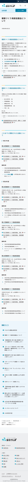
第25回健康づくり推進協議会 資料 (14, 299)
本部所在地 (5, 448)
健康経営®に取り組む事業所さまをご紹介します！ (14, 356)
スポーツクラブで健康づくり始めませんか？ (15, 362)
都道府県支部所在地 (20, 448)
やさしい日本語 (22, 1)
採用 (4, 464)
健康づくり (5, 325)
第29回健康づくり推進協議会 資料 (14, 156)
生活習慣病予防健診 (9, 61)
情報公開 (5, 461)
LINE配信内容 (8, 413)
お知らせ (18, 461)
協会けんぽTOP (6, 420)
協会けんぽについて (20, 458)
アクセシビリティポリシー (7, 476)
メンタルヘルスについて (11, 408)
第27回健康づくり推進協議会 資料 (14, 232)
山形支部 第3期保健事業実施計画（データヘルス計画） (14, 402)
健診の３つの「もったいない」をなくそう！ (15, 369)
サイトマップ (18, 476)
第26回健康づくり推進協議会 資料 (14, 266)
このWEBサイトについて (11, 473)
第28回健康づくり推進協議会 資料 (14, 197)
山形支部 (4, 10)
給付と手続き (6, 455)
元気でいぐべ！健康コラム (12, 382)
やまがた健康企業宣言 (11, 330)
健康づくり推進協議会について (13, 335)
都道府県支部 (16, 420)
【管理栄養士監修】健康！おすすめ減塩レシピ (15, 387)
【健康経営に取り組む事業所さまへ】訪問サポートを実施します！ (14, 341)
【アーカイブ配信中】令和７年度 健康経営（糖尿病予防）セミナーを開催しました (15, 348)
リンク (3, 473)
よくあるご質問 (19, 464)
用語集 (4, 466)
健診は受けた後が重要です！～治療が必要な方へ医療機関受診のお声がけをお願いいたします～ (15, 394)
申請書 (17, 455)
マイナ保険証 (7, 174)
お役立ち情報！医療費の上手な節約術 (15, 376)
